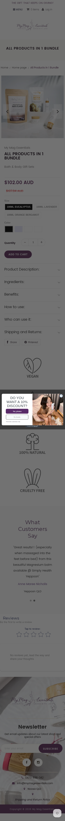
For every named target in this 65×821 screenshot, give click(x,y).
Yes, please (17, 411)
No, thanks (17, 417)
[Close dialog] (61, 395)
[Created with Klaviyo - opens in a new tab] (32, 426)
